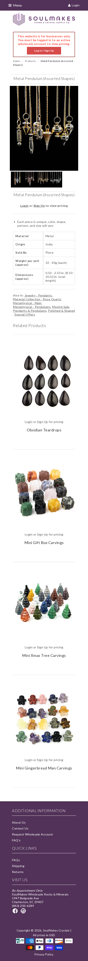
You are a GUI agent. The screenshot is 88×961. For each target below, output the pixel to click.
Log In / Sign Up (44, 50)
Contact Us (20, 828)
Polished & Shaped (61, 310)
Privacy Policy (44, 954)
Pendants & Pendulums (30, 310)
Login (76, 5)
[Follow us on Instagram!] (24, 912)
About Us (19, 822)
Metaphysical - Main (27, 303)
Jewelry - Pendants (38, 295)
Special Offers (25, 314)
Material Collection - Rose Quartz (37, 299)
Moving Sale (60, 307)
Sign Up (39, 205)
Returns (18, 872)
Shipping (18, 866)
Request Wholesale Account (32, 834)
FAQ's (16, 840)
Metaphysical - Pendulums (32, 307)
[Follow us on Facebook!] (16, 912)
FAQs (16, 860)
